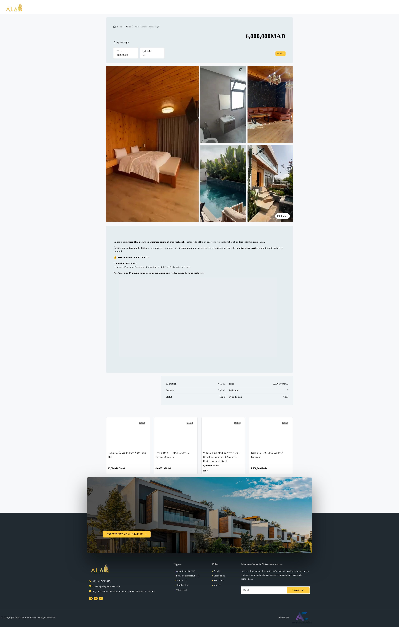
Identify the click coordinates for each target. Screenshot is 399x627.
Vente (280, 53)
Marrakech (219, 580)
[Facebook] (91, 598)
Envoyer (298, 590)
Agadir (217, 571)
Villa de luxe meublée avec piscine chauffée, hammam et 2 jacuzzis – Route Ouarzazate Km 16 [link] (221, 457)
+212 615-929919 (101, 581)
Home (119, 27)
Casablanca (219, 575)
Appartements (183, 571)
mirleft (217, 585)
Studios (179, 580)
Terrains (180, 585)
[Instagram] (96, 598)
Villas (128, 27)
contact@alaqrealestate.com (106, 586)
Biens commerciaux (185, 575)
